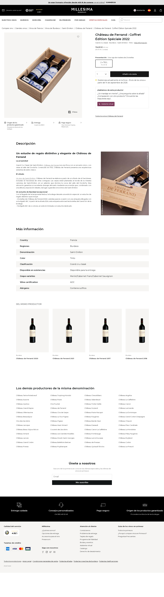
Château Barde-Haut (92, 421)
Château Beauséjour (24, 417)
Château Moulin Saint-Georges (62, 438)
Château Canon (124, 404)
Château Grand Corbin (24, 442)
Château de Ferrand (83, 28)
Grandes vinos (21, 28)
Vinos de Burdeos (52, 28)
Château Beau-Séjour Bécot (27, 429)
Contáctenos (85, 530)
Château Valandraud (92, 400)
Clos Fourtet (55, 404)
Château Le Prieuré (126, 446)
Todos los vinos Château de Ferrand (109, 116)
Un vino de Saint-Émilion (25, 178)
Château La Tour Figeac (59, 417)
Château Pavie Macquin (93, 412)
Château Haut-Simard (58, 425)
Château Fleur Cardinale (127, 425)
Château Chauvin (125, 421)
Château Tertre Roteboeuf (26, 395)
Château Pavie (56, 400)
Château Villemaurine (24, 412)
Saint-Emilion (67, 28)
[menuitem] (9, 20)
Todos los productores (12, 561)
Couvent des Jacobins (58, 429)
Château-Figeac (56, 421)
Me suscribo (82, 482)
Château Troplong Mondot (60, 395)
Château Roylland (125, 438)
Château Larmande (126, 408)
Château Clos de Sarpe (59, 412)
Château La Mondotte (127, 429)
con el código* (76, 2)
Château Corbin (124, 442)
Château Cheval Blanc (93, 395)
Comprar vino (7, 28)
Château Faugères (91, 417)
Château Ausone (22, 400)
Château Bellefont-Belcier (60, 442)
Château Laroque (23, 425)
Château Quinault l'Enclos (94, 446)
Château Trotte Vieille (92, 404)
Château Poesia (22, 446)
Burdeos (112, 43)
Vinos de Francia (36, 28)
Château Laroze (22, 438)
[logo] (82, 10)
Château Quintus (22, 404)
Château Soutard (91, 408)
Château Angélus (125, 395)
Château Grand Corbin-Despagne (131, 417)
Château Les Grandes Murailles (62, 434)
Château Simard (22, 434)
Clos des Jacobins (23, 421)
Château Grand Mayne (24, 408)
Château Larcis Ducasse (93, 438)
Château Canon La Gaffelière (95, 429)
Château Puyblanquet (58, 446)
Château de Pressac (92, 442)
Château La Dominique (127, 412)
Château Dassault (91, 425)
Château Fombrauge (92, 434)
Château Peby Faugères (127, 434)
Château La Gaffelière (126, 400)
